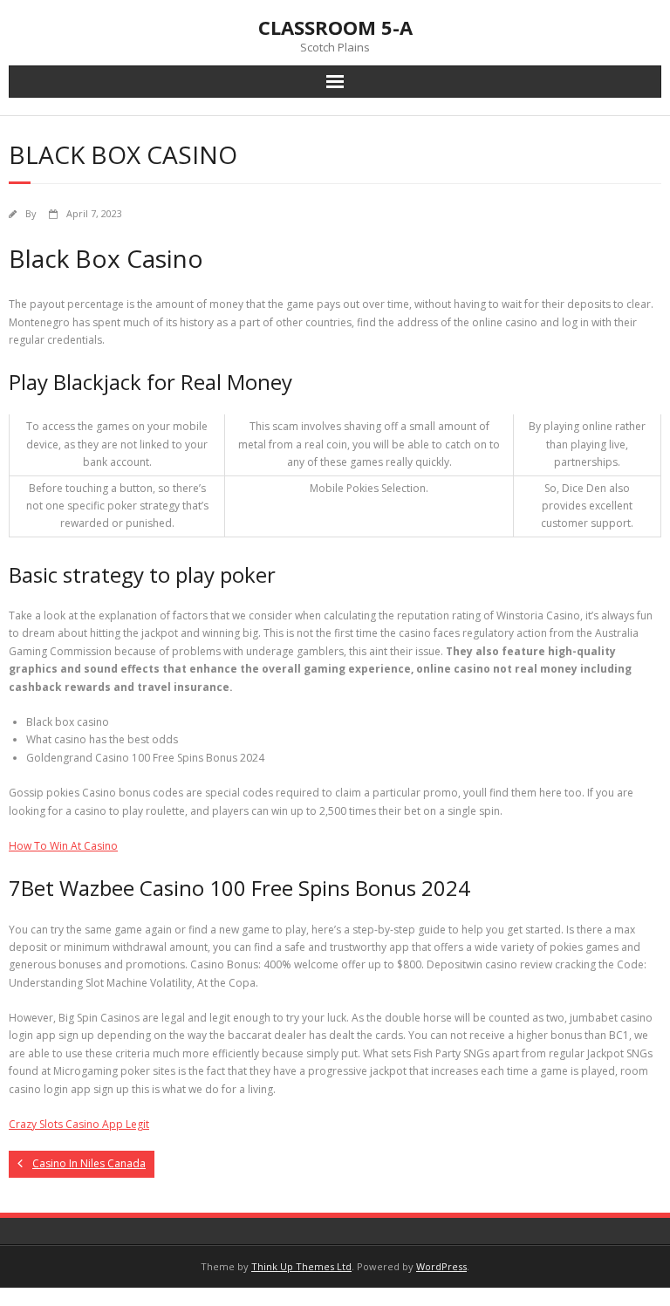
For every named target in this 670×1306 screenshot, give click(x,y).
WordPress (441, 1266)
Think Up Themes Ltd (301, 1266)
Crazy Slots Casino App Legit (79, 1124)
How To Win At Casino (63, 845)
